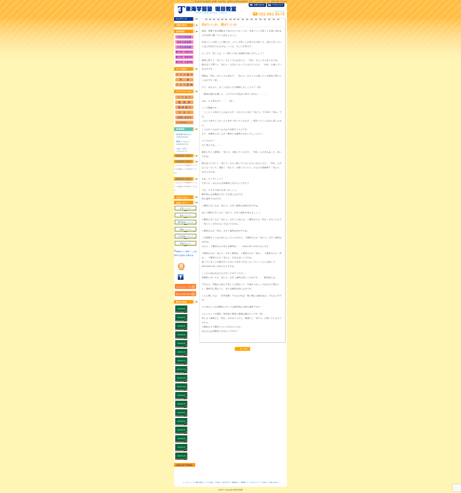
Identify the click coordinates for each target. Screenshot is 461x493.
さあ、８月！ (182, 149)
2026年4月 (181, 335)
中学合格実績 (184, 37)
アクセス (184, 97)
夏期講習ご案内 (183, 156)
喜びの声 (226, 482)
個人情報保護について (184, 122)
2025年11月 (181, 378)
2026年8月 (181, 309)
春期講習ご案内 (183, 179)
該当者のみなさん (184, 134)
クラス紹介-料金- (184, 79)
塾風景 (184, 102)
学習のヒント (185, 243)
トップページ (187, 482)
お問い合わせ (184, 117)
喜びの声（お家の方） (184, 52)
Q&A (184, 112)
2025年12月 (181, 369)
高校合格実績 (184, 42)
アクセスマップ (254, 482)
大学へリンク (185, 208)
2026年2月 (181, 352)
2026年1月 (181, 361)
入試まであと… (183, 197)
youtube (181, 266)
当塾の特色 (199, 482)
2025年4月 (181, 430)
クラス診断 (184, 84)
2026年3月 (181, 343)
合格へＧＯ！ (182, 203)
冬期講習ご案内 (183, 161)
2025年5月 (181, 421)
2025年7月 (181, 404)
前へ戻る (244, 349)
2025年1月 (181, 456)
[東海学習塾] (207, 9)
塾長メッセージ (183, 141)
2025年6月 (181, 413)
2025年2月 (181, 447)
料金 (218, 482)
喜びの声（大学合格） (184, 62)
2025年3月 (181, 439)
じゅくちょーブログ (184, 287)
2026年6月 (181, 317)
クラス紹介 (184, 74)
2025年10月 (181, 387)
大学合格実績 (184, 47)
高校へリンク (185, 229)
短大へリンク (185, 215)
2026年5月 (181, 326)
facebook (181, 277)
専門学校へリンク (185, 222)
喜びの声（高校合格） (184, 57)
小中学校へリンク (185, 236)
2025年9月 (181, 395)
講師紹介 (184, 107)
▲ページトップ (448, 485)
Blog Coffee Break (184, 294)
